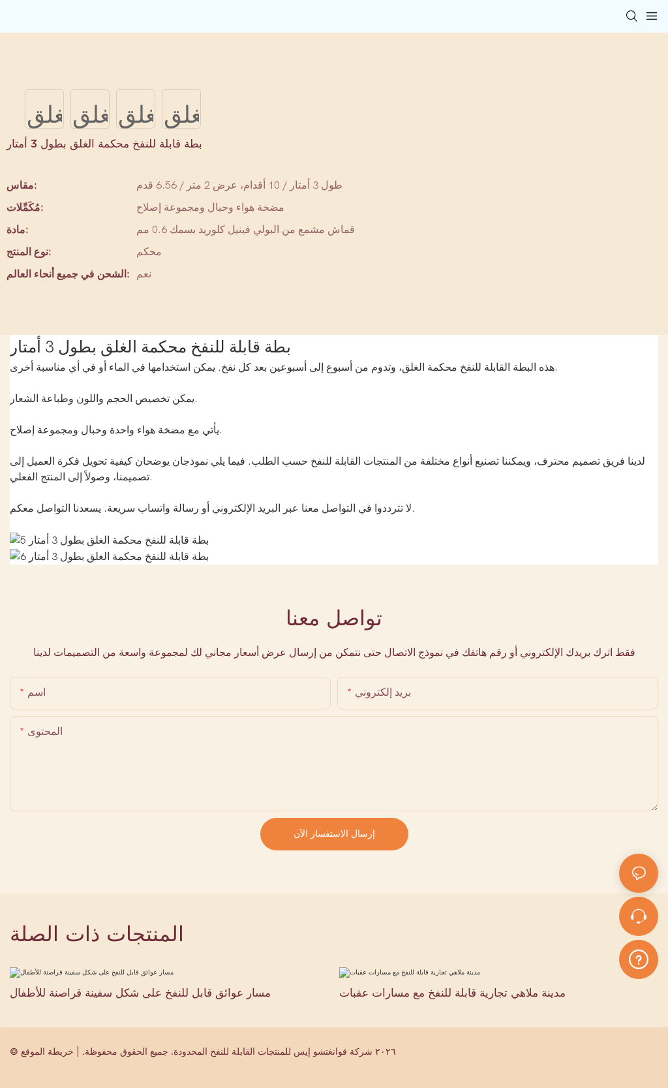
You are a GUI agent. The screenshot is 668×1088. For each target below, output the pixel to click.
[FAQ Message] (638, 957)
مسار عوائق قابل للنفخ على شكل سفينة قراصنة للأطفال (140, 992)
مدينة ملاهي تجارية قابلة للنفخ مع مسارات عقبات (452, 992)
